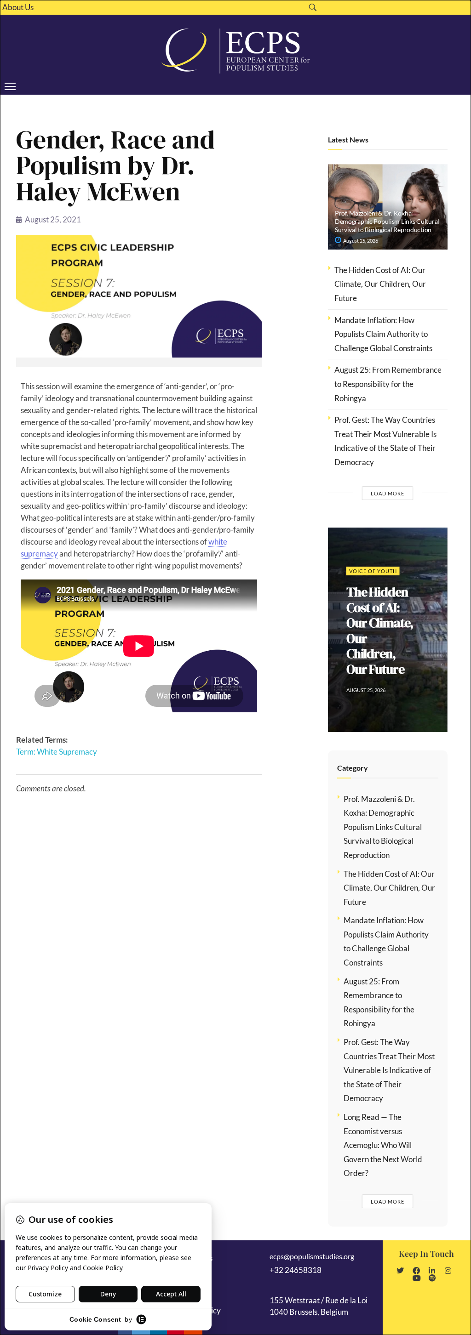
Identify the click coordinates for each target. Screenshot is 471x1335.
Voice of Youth (373, 571)
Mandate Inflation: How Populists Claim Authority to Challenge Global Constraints (383, 334)
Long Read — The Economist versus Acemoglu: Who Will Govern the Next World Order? (383, 1145)
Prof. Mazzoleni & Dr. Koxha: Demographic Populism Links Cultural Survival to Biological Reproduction (387, 221)
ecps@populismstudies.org (312, 1256)
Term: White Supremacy (56, 751)
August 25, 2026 (360, 241)
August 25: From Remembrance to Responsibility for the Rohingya (388, 384)
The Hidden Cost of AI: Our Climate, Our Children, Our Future (380, 284)
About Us (18, 7)
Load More (387, 493)
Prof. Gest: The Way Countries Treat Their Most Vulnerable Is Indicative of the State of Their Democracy (389, 1070)
